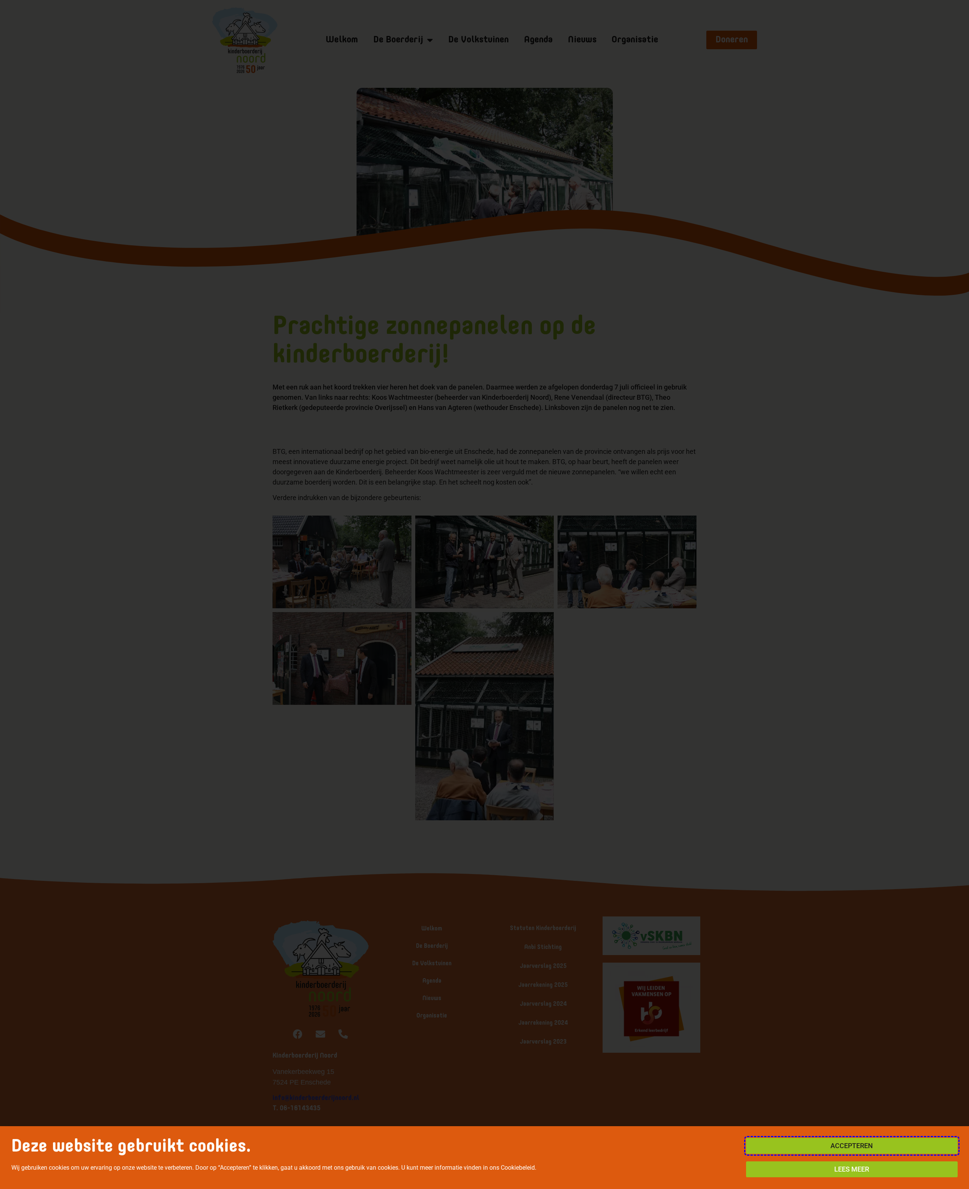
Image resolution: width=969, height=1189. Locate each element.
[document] (484, 594)
